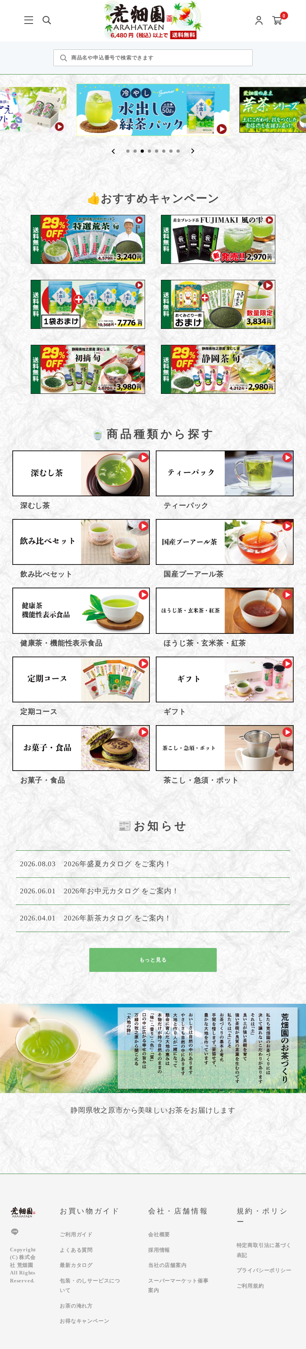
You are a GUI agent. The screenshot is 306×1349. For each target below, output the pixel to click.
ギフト (175, 712)
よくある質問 (76, 1250)
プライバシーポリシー (264, 1270)
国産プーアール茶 (194, 574)
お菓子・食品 (42, 780)
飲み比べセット (46, 574)
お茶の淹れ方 (76, 1306)
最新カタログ (76, 1265)
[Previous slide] (113, 151)
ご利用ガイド (76, 1234)
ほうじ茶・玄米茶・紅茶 (205, 643)
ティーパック (186, 505)
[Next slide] (193, 151)
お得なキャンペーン (84, 1321)
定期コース (39, 712)
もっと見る (153, 960)
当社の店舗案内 (167, 1265)
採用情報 (159, 1250)
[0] (277, 21)
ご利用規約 (250, 1286)
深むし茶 (35, 505)
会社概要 (159, 1234)
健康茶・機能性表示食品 (61, 643)
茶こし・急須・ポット (201, 780)
